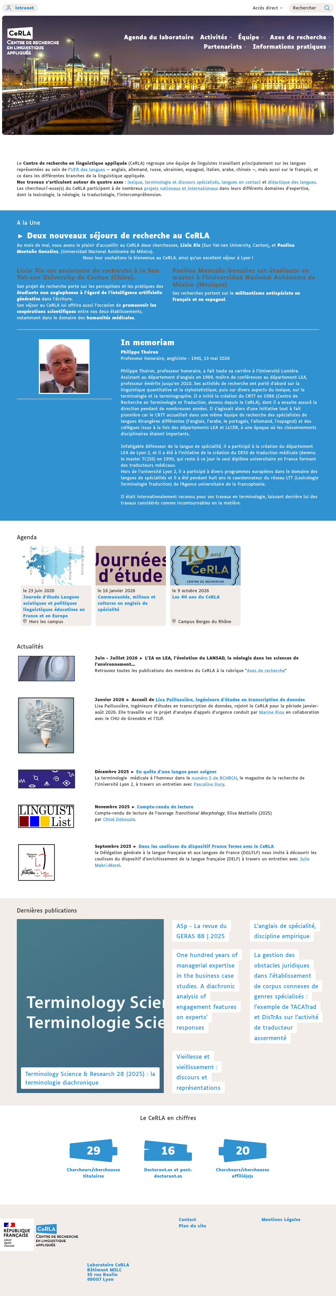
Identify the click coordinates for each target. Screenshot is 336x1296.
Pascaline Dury (209, 784)
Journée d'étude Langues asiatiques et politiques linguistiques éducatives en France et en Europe (54, 606)
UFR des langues (88, 169)
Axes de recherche (266, 670)
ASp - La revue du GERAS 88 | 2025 (201, 931)
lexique (135, 182)
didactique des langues (292, 182)
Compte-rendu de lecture (164, 806)
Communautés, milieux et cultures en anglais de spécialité (126, 603)
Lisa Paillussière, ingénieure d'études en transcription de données (230, 699)
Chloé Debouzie (119, 819)
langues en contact (241, 182)
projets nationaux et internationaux (181, 188)
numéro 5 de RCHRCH (214, 778)
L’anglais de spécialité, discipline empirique (285, 931)
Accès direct (265, 7)
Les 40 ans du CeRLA (196, 597)
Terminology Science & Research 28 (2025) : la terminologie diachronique (90, 1078)
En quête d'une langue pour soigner (176, 771)
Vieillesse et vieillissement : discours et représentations (198, 1072)
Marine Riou (271, 712)
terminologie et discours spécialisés (182, 182)
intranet (24, 7)
